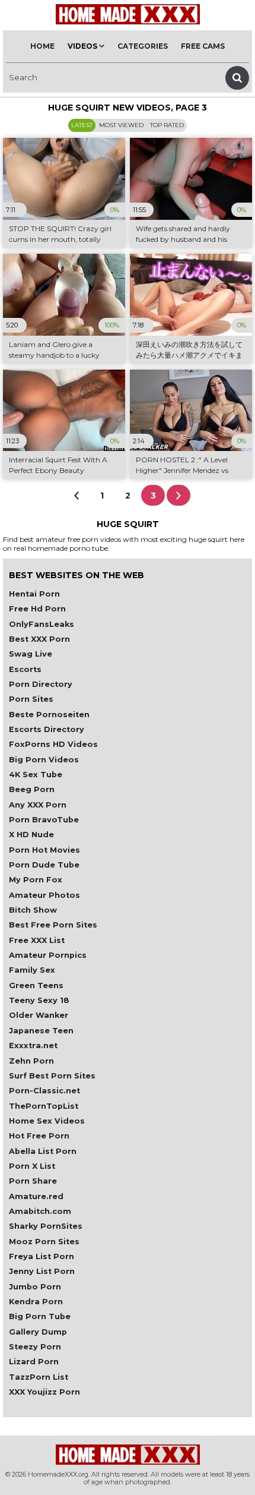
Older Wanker (38, 1015)
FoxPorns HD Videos (53, 744)
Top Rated (167, 125)
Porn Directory (40, 684)
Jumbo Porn (35, 1286)
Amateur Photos (44, 895)
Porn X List (32, 1166)
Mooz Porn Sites (44, 1241)
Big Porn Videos (44, 759)
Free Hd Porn (37, 608)
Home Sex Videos (47, 1120)
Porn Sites (31, 699)
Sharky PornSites (45, 1226)
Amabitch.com (40, 1211)
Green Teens (36, 985)
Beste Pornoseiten (49, 714)
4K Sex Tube (35, 774)
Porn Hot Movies (44, 850)
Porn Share (33, 1181)
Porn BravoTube (44, 819)
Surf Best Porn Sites (52, 1075)
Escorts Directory (46, 729)
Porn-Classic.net (44, 1090)
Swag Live (30, 653)
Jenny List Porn (42, 1271)
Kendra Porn (36, 1301)
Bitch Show (33, 910)
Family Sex (32, 970)
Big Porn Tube (40, 1316)
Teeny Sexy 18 (39, 1000)
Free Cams (203, 46)
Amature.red (36, 1196)
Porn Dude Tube (44, 864)
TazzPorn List (38, 1377)
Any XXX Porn (37, 804)
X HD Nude (31, 834)
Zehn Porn (31, 1060)
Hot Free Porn (39, 1135)
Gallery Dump (38, 1331)
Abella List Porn (42, 1151)
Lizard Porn (34, 1361)
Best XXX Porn (39, 639)
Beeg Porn (32, 789)
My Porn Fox (35, 879)
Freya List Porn (41, 1256)
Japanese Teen (41, 1030)
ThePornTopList (43, 1106)
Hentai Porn (34, 593)
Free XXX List (37, 940)
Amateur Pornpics (48, 955)
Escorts (25, 669)
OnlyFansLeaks (41, 624)
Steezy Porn (35, 1346)
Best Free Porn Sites (53, 924)
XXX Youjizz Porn (44, 1391)
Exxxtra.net (33, 1045)
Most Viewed (121, 125)
